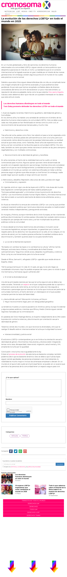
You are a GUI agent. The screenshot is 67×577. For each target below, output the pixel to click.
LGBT (18, 11)
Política (25, 436)
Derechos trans (33, 515)
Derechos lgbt (33, 512)
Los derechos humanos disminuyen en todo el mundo (23, 476)
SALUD (53, 11)
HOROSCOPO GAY (43, 11)
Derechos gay (33, 503)
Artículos (15, 436)
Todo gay (33, 509)
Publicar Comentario (17, 415)
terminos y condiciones (18, 467)
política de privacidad (34, 467)
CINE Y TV (32, 11)
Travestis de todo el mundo (33, 500)
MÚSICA (24, 11)
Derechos (33, 506)
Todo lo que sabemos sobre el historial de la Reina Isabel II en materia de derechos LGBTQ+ (57, 489)
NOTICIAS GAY (10, 11)
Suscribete (60, 464)
